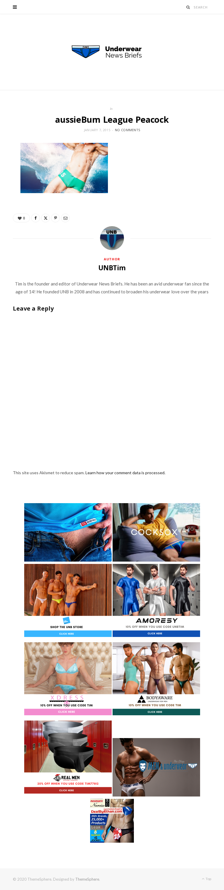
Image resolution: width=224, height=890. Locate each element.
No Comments (127, 130)
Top (208, 879)
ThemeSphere (87, 879)
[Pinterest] (55, 218)
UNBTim (112, 267)
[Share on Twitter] (45, 218)
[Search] (188, 7)
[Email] (65, 218)
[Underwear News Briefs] (112, 52)
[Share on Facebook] (35, 218)
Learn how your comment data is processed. (125, 472)
